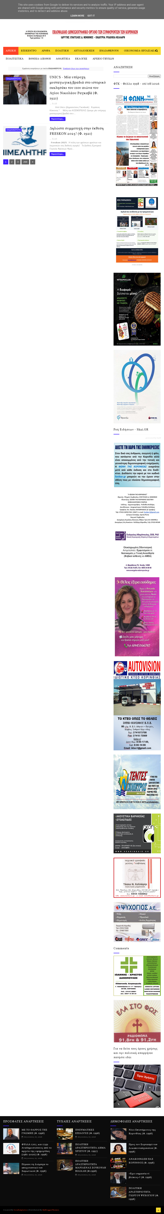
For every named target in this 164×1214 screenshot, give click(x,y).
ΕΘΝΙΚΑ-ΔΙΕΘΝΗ (40, 59)
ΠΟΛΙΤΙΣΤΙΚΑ (15, 59)
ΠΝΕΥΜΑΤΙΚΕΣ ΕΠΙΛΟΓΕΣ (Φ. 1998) (87, 1131)
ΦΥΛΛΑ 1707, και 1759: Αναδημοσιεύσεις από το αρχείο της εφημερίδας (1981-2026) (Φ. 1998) (37, 1149)
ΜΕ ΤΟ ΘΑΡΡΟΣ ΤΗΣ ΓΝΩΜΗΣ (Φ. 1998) (34, 1131)
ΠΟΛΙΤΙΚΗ (62, 51)
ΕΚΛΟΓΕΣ (81, 59)
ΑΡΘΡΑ (46, 51)
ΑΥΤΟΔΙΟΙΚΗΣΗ (84, 51)
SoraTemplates (20, 1210)
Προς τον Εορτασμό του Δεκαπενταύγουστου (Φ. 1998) (143, 1148)
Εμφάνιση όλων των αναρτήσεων (76, 68)
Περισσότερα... (57, 119)
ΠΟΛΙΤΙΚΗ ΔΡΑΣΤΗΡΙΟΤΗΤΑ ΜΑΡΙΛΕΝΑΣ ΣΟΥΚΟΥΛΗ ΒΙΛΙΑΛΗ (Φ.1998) (90, 1166)
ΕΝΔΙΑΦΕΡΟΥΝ (109, 51)
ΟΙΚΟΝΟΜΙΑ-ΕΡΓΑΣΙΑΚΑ (140, 51)
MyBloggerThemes (50, 1210)
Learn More (77, 15)
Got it (91, 15)
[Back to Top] (158, 1210)
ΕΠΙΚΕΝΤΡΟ (29, 51)
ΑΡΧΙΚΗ (11, 51)
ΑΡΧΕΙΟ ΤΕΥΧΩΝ (103, 59)
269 (25, 162)
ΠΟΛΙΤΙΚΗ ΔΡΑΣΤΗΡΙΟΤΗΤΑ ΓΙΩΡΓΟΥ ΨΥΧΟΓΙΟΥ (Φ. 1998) (144, 1194)
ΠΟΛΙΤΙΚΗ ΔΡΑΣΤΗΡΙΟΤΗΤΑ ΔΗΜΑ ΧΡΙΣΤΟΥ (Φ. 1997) (90, 1148)
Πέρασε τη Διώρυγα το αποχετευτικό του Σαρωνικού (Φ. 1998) (35, 1168)
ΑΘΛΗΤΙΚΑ (63, 59)
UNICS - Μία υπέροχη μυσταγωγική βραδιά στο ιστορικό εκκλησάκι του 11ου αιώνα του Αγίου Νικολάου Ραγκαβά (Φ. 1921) (78, 88)
